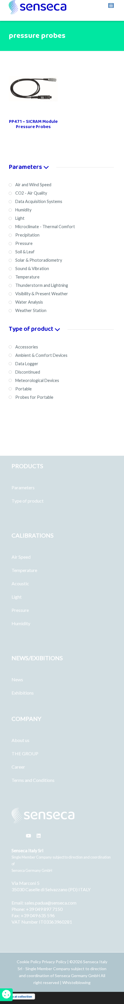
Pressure (20, 610)
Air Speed (21, 557)
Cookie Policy (29, 961)
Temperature (24, 570)
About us (20, 740)
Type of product (28, 500)
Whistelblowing (76, 982)
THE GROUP (25, 753)
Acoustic (20, 583)
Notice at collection (18, 996)
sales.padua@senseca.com (50, 902)
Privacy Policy (54, 961)
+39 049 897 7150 (44, 909)
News (17, 679)
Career (18, 766)
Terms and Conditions (33, 780)
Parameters (23, 487)
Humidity (21, 623)
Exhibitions (23, 692)
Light (17, 596)
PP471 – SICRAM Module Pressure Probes (33, 124)
